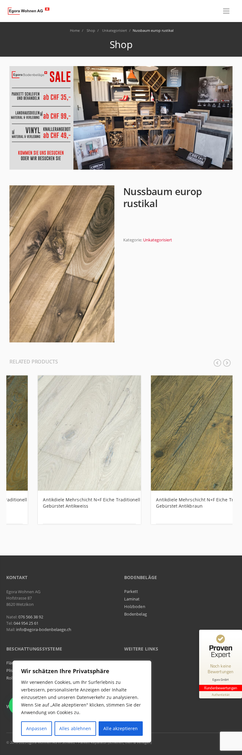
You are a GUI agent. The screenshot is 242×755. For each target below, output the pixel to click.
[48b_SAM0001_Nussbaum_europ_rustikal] (61, 263)
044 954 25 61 (26, 623)
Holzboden (134, 606)
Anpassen (36, 728)
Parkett (131, 591)
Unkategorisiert (157, 240)
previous (217, 363)
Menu (226, 11)
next (227, 363)
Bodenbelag (135, 614)
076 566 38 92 (30, 617)
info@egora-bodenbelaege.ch (43, 629)
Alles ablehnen (75, 728)
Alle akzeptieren (120, 728)
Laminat (132, 599)
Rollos (12, 678)
